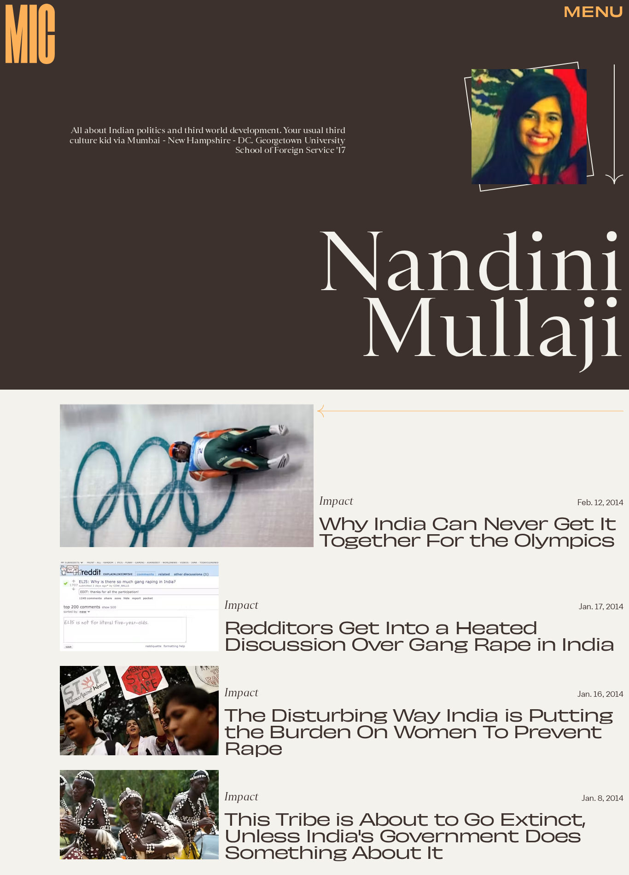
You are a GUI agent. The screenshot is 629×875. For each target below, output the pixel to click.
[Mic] (30, 34)
